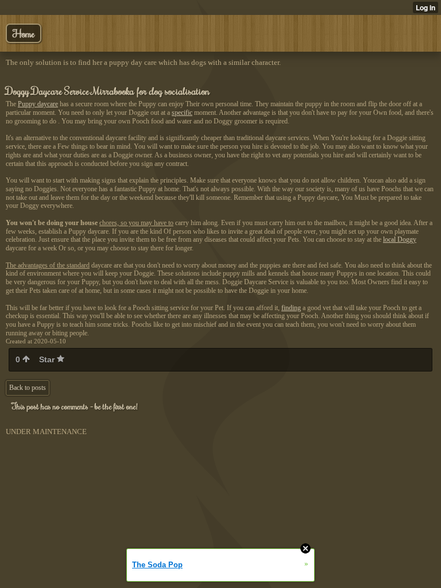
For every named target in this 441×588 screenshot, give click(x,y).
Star (48, 359)
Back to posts (27, 388)
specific (182, 113)
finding (291, 308)
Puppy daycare (38, 104)
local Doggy (399, 239)
